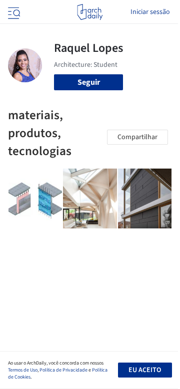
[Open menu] (13, 12)
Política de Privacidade (64, 370)
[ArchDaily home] (89, 12)
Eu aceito (144, 370)
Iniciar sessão (150, 11)
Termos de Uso (23, 370)
